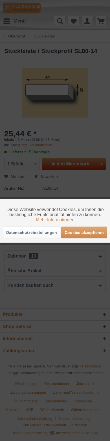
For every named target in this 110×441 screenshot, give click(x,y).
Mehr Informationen (55, 219)
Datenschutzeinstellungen (31, 232)
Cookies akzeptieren (84, 232)
